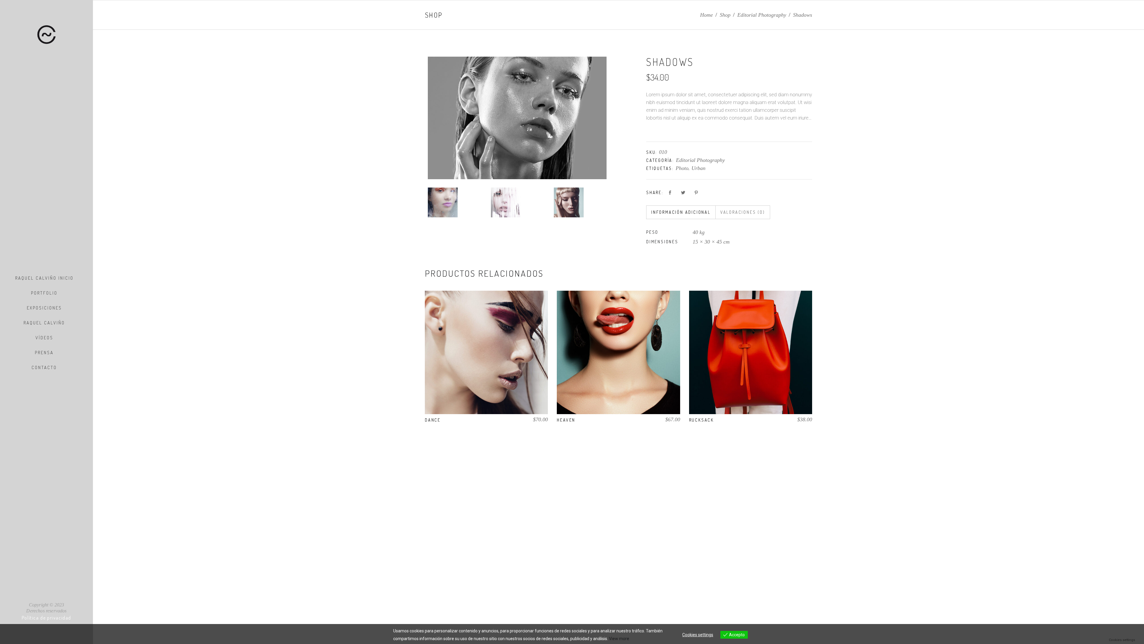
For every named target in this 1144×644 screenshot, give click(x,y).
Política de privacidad (46, 618)
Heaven (566, 419)
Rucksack (701, 419)
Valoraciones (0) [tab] (742, 212)
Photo (682, 168)
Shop (725, 15)
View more (619, 638)
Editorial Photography (761, 15)
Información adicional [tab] (681, 212)
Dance (433, 419)
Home (706, 15)
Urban (698, 168)
